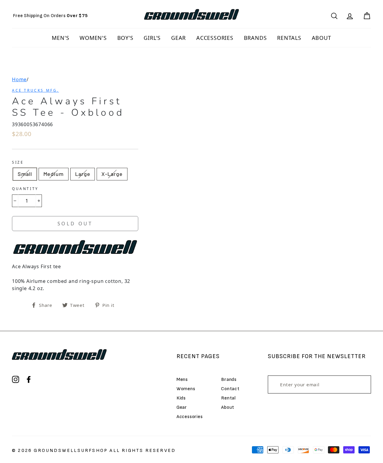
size (18, 162)
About (227, 407)
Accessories (190, 417)
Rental (228, 398)
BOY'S (125, 37)
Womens (186, 389)
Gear (182, 407)
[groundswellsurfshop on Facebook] (28, 379)
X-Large (111, 174)
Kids (181, 398)
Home (19, 79)
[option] (50, 16)
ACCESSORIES (214, 37)
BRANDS (255, 37)
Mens (182, 379)
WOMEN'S (93, 37)
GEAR (178, 37)
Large (82, 174)
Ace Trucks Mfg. (35, 90)
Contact (230, 389)
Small (25, 174)
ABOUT (321, 37)
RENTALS (289, 37)
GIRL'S (152, 37)
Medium (53, 174)
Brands (229, 379)
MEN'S (60, 37)
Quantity (25, 188)
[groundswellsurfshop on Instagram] (15, 379)
